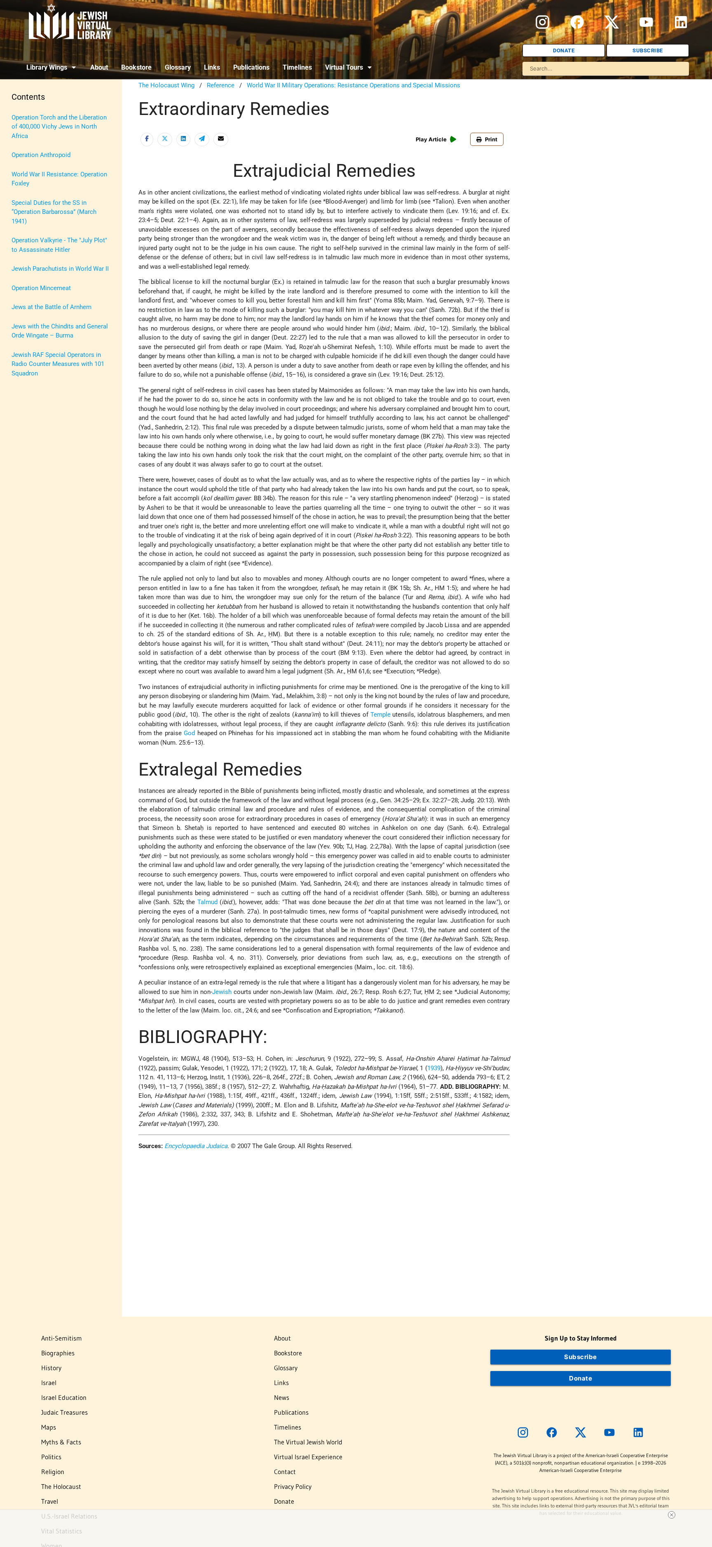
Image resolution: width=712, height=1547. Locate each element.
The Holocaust (61, 1486)
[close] (671, 1515)
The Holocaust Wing (166, 85)
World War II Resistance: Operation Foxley (59, 179)
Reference (220, 85)
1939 (433, 1068)
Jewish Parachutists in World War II (60, 268)
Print (491, 139)
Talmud (207, 902)
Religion (52, 1471)
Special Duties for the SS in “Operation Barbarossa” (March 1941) (54, 212)
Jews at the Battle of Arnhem (51, 307)
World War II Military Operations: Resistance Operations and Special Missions (353, 85)
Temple (380, 714)
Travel (49, 1501)
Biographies (58, 1353)
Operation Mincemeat (41, 288)
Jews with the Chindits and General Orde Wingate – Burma (60, 331)
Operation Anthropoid (41, 155)
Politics (51, 1457)
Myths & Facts (61, 1442)
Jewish (222, 992)
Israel (48, 1382)
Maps (48, 1427)
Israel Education (64, 1397)
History (51, 1368)
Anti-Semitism (61, 1338)
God (189, 733)
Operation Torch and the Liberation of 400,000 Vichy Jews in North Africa (59, 127)
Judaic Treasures (64, 1412)
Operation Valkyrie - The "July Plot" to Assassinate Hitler (59, 245)
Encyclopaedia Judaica (195, 1146)
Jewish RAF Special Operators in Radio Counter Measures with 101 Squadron (58, 364)
